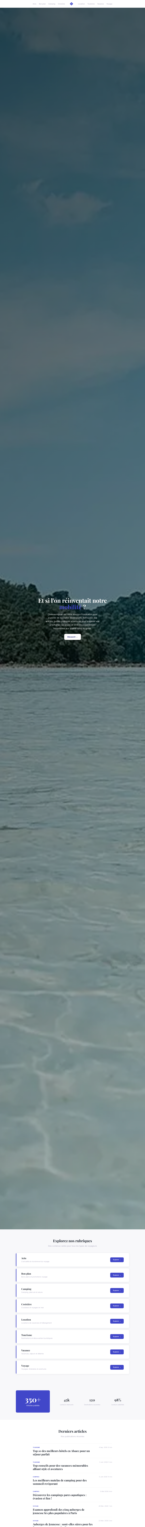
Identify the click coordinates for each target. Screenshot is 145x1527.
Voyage (109, 4)
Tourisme (91, 4)
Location (81, 4)
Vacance (100, 4)
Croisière (61, 4)
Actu (34, 4)
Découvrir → (72, 637)
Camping (51, 4)
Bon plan (42, 4)
